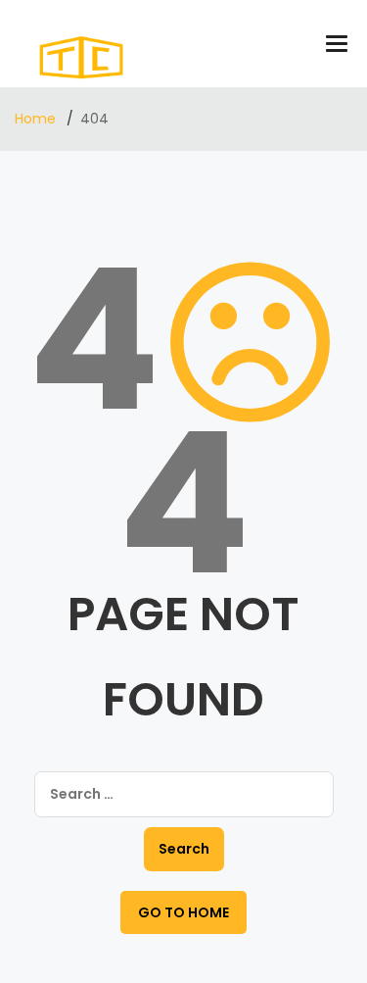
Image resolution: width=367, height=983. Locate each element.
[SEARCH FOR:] (184, 794)
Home (37, 118)
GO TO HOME (183, 912)
